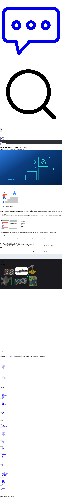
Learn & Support (2, 387)
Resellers (1, 420)
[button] (31, 96)
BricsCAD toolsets (2, 412)
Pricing (1, 138)
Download (1, 242)
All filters (1, 142)
